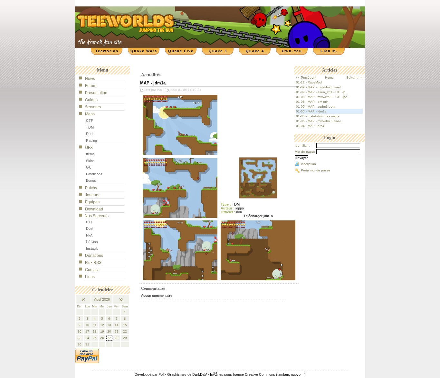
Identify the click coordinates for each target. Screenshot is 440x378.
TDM (90, 127)
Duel (89, 134)
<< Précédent (306, 77)
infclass (92, 242)
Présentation (96, 93)
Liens (90, 277)
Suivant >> (354, 77)
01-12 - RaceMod (309, 82)
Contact (92, 269)
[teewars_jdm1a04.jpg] (258, 250)
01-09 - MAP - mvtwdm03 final (318, 87)
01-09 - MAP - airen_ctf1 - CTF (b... (322, 92)
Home (329, 77)
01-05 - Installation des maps (317, 116)
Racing (91, 140)
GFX (89, 147)
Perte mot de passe (315, 170)
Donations (94, 255)
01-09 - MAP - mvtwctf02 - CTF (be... (323, 97)
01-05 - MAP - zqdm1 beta (315, 106)
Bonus (91, 180)
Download (94, 209)
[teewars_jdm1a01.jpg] (258, 177)
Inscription (308, 164)
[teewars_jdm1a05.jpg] (180, 188)
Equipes (92, 202)
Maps (90, 114)
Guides (91, 100)
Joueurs (92, 195)
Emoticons (94, 174)
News (90, 78)
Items (90, 154)
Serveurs (93, 107)
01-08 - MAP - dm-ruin (312, 101)
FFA (89, 235)
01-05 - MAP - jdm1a (311, 111)
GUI (89, 167)
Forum (90, 85)
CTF (89, 120)
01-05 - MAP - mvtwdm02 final (318, 121)
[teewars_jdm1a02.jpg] (180, 124)
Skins (90, 161)
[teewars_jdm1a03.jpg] (180, 250)
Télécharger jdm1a (258, 216)
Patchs (91, 188)
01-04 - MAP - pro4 (310, 126)
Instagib (92, 248)
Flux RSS (93, 262)
